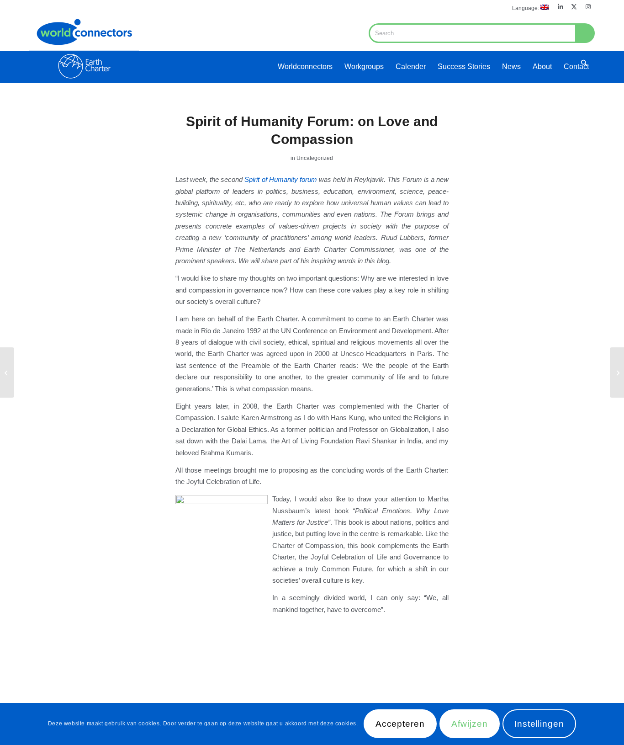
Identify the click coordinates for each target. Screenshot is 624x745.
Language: (526, 8)
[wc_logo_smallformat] (84, 48)
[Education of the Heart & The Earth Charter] (617, 372)
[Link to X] (574, 7)
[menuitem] (528, 8)
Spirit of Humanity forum (280, 179)
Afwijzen (469, 724)
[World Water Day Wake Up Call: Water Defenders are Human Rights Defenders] (7, 372)
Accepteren (400, 724)
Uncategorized (314, 158)
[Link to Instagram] (588, 7)
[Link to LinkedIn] (560, 7)
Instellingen (539, 724)
